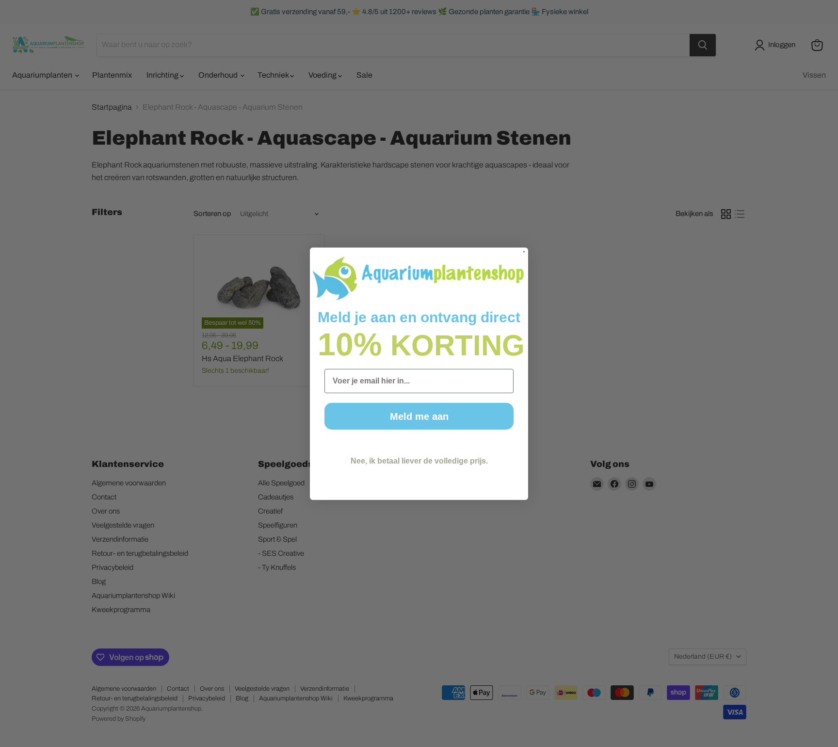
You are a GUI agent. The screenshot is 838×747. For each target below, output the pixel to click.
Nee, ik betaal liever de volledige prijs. (419, 461)
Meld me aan (419, 416)
